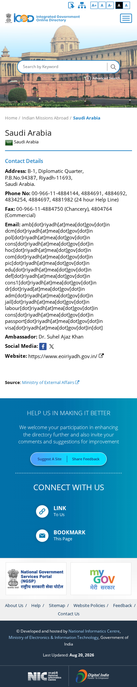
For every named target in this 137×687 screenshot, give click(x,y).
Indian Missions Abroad (45, 118)
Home (11, 118)
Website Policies (89, 605)
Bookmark (69, 532)
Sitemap (57, 605)
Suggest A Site (50, 458)
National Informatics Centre (94, 631)
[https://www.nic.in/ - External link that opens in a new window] (44, 676)
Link (60, 508)
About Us (14, 605)
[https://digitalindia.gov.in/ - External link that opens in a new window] (92, 676)
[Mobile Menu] (126, 18)
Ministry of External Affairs (48, 382)
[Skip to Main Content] (71, 5)
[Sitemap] (82, 5)
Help (36, 605)
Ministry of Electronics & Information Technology (53, 637)
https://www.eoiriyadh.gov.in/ (62, 356)
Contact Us (68, 614)
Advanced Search (105, 78)
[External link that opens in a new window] (43, 346)
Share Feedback (85, 458)
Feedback (122, 605)
